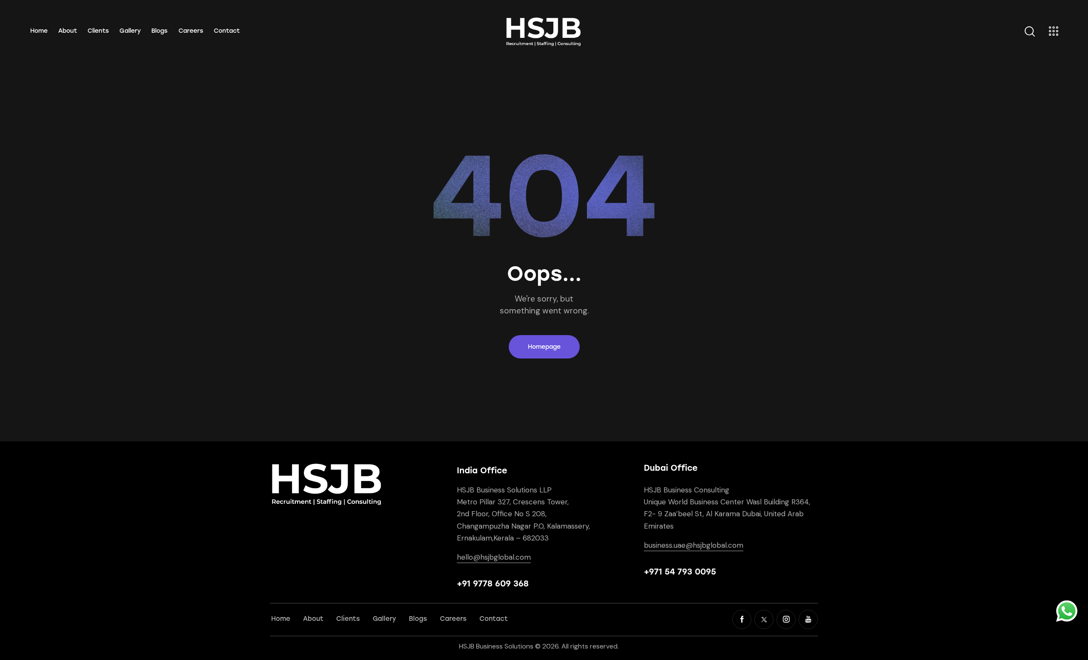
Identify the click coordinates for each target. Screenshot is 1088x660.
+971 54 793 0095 (680, 572)
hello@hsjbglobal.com (494, 557)
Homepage (544, 346)
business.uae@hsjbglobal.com (693, 545)
